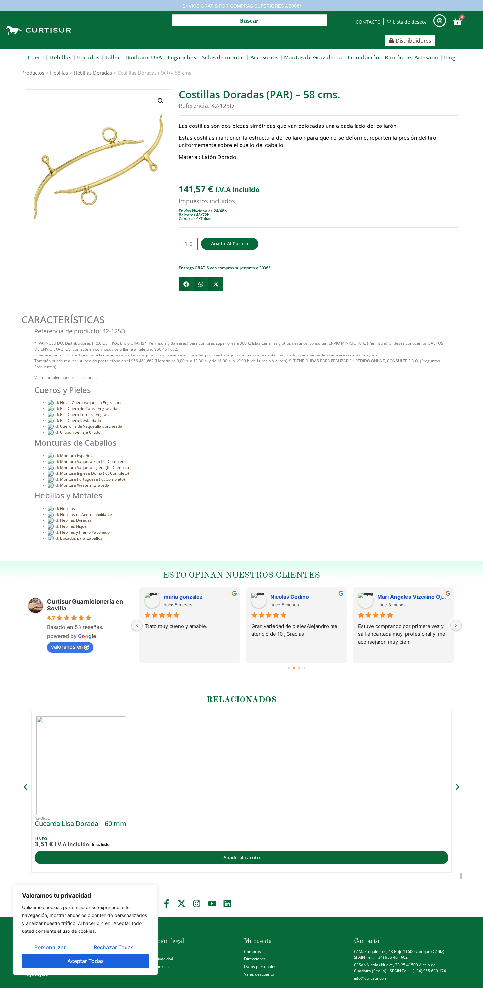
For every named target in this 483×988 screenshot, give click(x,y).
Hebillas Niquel (74, 526)
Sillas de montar (223, 57)
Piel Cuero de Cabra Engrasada (88, 408)
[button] (161, 101)
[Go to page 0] (288, 668)
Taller (112, 57)
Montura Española (77, 455)
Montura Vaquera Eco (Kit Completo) (93, 461)
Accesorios (264, 57)
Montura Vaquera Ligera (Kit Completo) (96, 467)
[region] (85, 930)
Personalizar (50, 947)
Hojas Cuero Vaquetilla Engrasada (91, 402)
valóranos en (67, 646)
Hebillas (60, 57)
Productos (32, 72)
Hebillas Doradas (93, 72)
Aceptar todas (85, 961)
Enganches (182, 57)
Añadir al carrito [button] (241, 857)
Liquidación (363, 57)
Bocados (88, 57)
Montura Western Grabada (84, 485)
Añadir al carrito (229, 244)
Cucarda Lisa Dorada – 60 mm (80, 823)
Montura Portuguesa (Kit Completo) (92, 479)
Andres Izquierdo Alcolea (196, 596)
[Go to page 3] (304, 668)
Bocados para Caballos (81, 538)
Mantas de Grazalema (313, 57)
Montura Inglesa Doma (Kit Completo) (94, 473)
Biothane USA (144, 57)
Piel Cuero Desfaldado (80, 420)
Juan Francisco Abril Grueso (412, 596)
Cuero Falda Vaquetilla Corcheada (91, 426)
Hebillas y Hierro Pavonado (85, 532)
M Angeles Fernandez (298, 596)
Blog (449, 57)
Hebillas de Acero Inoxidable (86, 514)
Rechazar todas (114, 947)
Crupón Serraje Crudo (80, 432)
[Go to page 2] (299, 668)
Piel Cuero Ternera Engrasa (85, 414)
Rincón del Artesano (411, 57)
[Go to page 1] (294, 668)
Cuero (36, 57)
